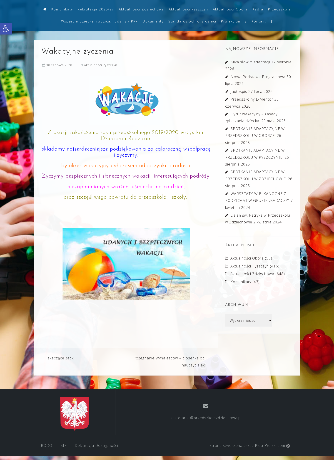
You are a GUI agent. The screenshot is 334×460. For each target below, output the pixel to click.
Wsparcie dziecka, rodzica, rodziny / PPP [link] (99, 21)
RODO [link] (46, 445)
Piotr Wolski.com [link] (270, 445)
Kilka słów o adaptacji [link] (250, 61)
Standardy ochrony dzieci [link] (192, 21)
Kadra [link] (257, 9)
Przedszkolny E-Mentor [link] (252, 99)
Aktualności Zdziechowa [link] (141, 9)
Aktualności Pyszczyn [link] (188, 9)
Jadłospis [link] (239, 91)
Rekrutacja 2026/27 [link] (96, 9)
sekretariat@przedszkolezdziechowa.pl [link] (206, 417)
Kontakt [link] (259, 21)
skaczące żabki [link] (61, 358)
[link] (6, 29)
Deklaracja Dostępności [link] (96, 445)
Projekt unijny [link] (234, 21)
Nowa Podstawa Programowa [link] (258, 76)
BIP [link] (63, 445)
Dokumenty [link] (153, 21)
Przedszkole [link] (279, 9)
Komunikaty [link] (62, 9)
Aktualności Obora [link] (230, 9)
